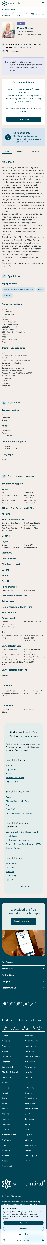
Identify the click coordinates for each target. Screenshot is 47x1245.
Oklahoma (29, 1088)
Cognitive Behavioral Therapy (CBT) (22, 832)
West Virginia (31, 1155)
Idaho (4, 1103)
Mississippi (7, 1166)
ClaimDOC (10, 809)
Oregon (28, 1093)
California (6, 1056)
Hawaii (5, 1093)
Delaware (6, 1077)
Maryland (6, 1140)
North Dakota (31, 1046)
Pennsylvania (31, 1098)
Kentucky (6, 1124)
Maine (4, 1145)
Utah (27, 1129)
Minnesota (6, 1155)
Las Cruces (11, 867)
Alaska (5, 1035)
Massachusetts (9, 1135)
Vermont (28, 1140)
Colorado (6, 1062)
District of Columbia (11, 1072)
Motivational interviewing (17, 840)
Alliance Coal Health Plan (17, 801)
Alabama (6, 1041)
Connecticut (7, 1067)
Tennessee (29, 1119)
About (7, 151)
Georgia (5, 1088)
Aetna (8, 797)
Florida (5, 1082)
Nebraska (29, 1051)
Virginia (28, 1135)
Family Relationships (15, 777)
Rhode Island (31, 1103)
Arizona (5, 1051)
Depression (11, 769)
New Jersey (30, 1062)
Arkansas (6, 1046)
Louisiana (6, 1129)
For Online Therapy (37, 1028)
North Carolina (31, 1041)
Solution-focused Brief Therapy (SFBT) (23, 844)
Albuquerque (11, 863)
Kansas (5, 1119)
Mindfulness (11, 836)
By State (5, 1028)
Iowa (4, 1098)
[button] (23, 921)
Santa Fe (10, 871)
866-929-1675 (22, 142)
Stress (8, 773)
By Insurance (15, 1028)
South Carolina (31, 1109)
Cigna (8, 805)
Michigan (6, 1150)
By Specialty (25, 1028)
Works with (35, 151)
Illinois (5, 1109)
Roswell (9, 880)
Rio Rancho (11, 876)
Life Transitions (12, 782)
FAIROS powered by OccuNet (19, 813)
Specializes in (20, 151)
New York (29, 1077)
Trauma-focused (13, 848)
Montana (29, 1035)
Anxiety (9, 765)
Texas (27, 1124)
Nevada (28, 1072)
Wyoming (29, 1161)
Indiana (5, 1114)
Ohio (27, 1082)
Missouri (6, 1161)
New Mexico (30, 1067)
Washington (30, 1145)
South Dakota (31, 1114)
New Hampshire (32, 1056)
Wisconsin (29, 1150)
